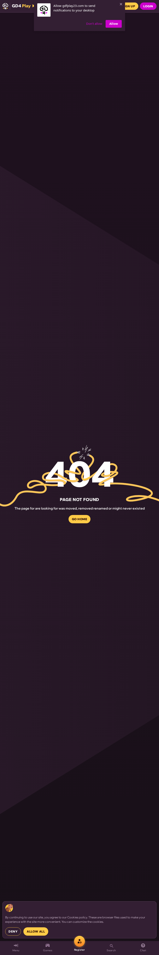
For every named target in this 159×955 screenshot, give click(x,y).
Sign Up (128, 6)
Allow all (36, 931)
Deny (13, 931)
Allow (113, 23)
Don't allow (94, 23)
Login (148, 6)
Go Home (79, 519)
